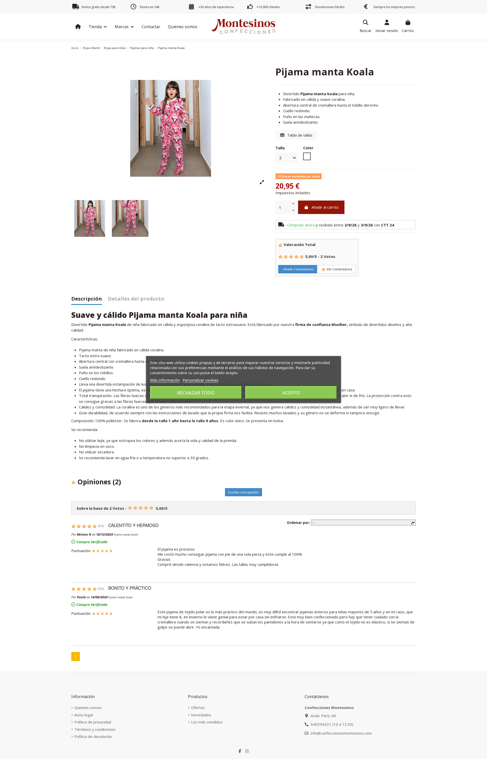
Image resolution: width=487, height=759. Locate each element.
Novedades (201, 714)
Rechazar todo (195, 393)
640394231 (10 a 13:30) (332, 724)
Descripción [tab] (86, 299)
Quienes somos (88, 707)
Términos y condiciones (94, 729)
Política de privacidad (92, 721)
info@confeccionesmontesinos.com (341, 733)
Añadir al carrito (325, 207)
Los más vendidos (207, 721)
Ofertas (198, 707)
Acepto (291, 393)
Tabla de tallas (299, 135)
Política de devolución (93, 736)
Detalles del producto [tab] (136, 299)
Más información (165, 380)
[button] (98, 26)
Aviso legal (83, 714)
